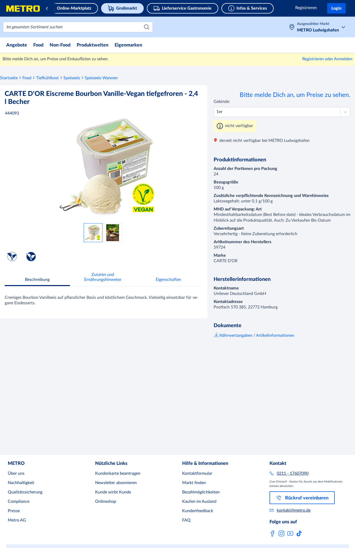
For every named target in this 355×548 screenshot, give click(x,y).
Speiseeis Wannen (101, 78)
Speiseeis (71, 78)
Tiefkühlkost (47, 78)
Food (26, 78)
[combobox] (78, 27)
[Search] (146, 27)
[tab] (37, 280)
